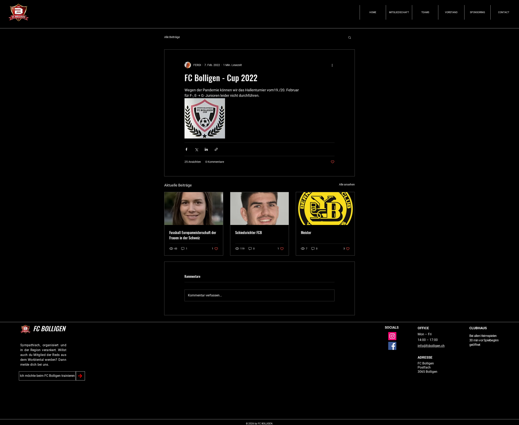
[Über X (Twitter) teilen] (196, 149)
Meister (306, 232)
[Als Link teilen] (216, 149)
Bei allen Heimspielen (482, 336)
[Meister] (325, 208)
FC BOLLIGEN (49, 328)
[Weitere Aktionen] (332, 65)
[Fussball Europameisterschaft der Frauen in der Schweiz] (193, 208)
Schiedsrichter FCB (248, 232)
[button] (350, 37)
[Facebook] (392, 346)
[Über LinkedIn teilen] (206, 149)
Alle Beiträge (172, 37)
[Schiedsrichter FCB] (259, 208)
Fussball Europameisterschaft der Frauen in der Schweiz (192, 235)
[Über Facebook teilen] (186, 149)
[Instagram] (392, 336)
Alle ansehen (347, 184)
